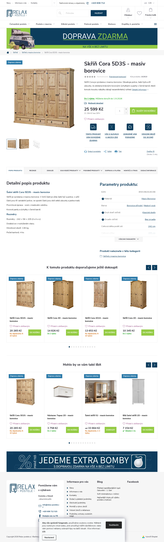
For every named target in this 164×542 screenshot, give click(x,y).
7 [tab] (83, 347)
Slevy (9, 3)
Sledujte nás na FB (50, 516)
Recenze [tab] (32, 171)
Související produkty (69, 171)
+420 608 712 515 (49, 511)
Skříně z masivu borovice (114, 256)
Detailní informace (139, 89)
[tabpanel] (25, 308)
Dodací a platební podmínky (80, 499)
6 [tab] (80, 347)
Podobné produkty (91, 171)
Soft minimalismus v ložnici (108, 494)
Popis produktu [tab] (15, 171)
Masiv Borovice (148, 198)
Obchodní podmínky (77, 503)
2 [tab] (71, 347)
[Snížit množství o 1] (126, 112)
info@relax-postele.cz (50, 506)
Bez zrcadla (150, 219)
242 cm (151, 226)
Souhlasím (114, 525)
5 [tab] (78, 347)
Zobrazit (110, 430)
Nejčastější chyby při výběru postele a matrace (108, 498)
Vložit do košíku (145, 111)
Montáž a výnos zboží (78, 506)
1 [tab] (69, 347)
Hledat (99, 13)
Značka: (151, 151)
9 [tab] (87, 347)
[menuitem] (20, 24)
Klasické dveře (148, 212)
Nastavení (49, 537)
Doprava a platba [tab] (113, 171)
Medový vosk (149, 205)
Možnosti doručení (95, 103)
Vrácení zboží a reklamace (79, 510)
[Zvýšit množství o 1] (126, 109)
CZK (150, 3)
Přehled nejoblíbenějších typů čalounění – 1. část (108, 489)
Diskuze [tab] (50, 171)
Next (154, 267)
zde (43, 531)
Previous (148, 267)
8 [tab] (85, 347)
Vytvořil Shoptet (151, 537)
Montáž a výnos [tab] (130, 171)
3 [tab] (74, 347)
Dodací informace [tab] (148, 171)
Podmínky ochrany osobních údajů (80, 515)
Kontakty (34, 3)
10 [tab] (90, 347)
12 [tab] (94, 347)
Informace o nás (21, 3)
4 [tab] (76, 347)
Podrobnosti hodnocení (117, 77)
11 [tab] (92, 347)
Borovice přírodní (135, 205)
